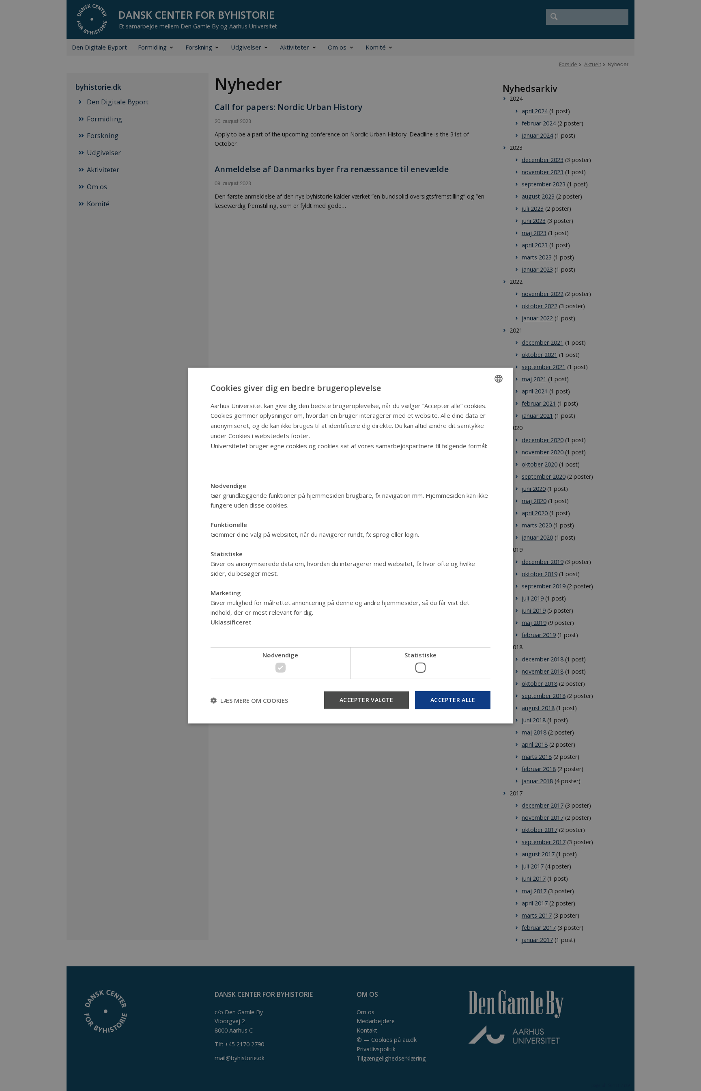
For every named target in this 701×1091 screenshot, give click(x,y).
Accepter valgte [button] (367, 700)
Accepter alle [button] (452, 700)
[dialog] (350, 545)
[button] (249, 700)
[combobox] (499, 378)
